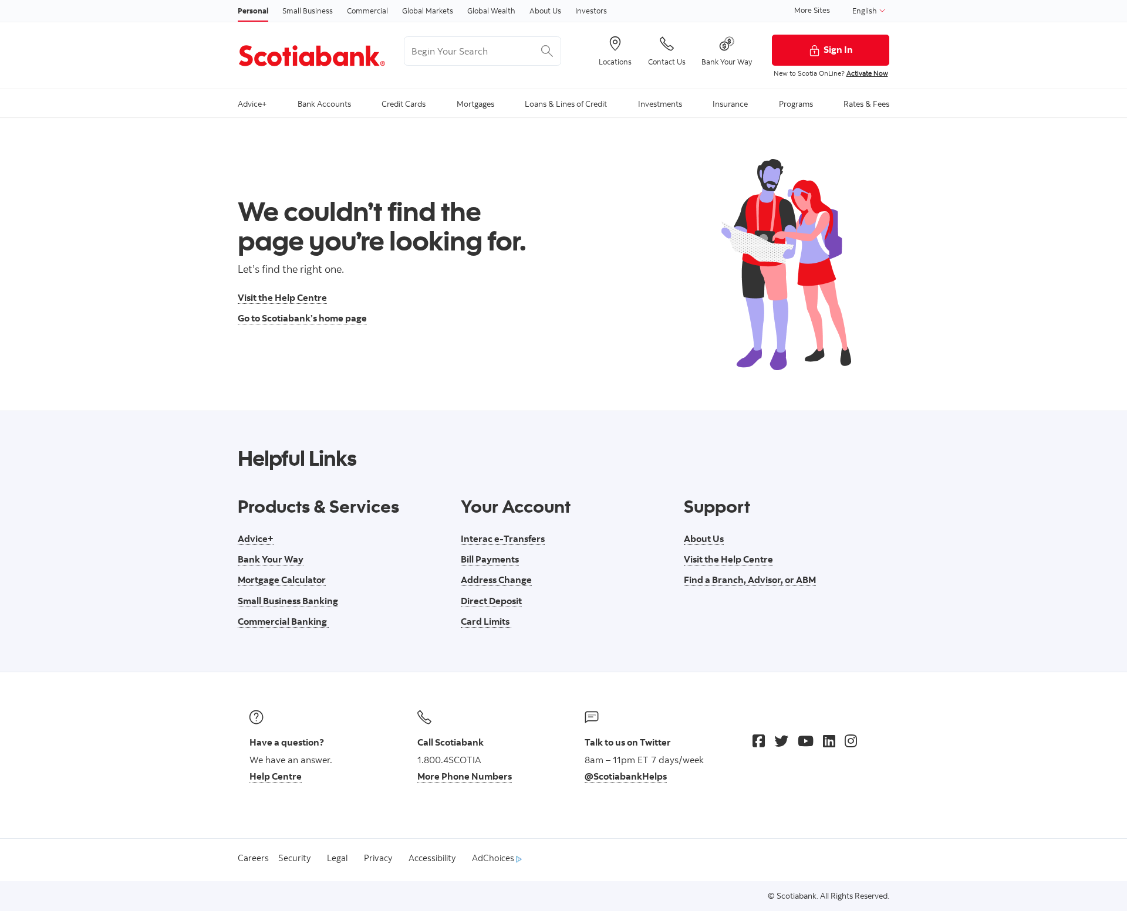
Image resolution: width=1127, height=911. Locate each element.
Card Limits (486, 621)
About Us (545, 10)
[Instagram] (851, 741)
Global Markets (427, 10)
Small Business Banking (288, 601)
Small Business (307, 10)
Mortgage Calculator (282, 579)
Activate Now (867, 73)
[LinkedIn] (829, 741)
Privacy (378, 857)
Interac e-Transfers (503, 538)
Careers (253, 857)
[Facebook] (759, 741)
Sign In (838, 49)
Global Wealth (491, 10)
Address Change (496, 579)
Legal (337, 857)
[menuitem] (252, 103)
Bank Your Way (270, 559)
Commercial (367, 10)
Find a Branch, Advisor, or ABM (750, 579)
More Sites (812, 10)
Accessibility (432, 857)
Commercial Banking (283, 621)
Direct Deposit (491, 601)
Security (294, 857)
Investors (591, 10)
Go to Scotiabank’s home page (302, 318)
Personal (253, 10)
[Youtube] (806, 741)
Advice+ (256, 538)
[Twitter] (781, 741)
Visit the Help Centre (282, 297)
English (865, 10)
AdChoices (494, 857)
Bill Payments (490, 559)
